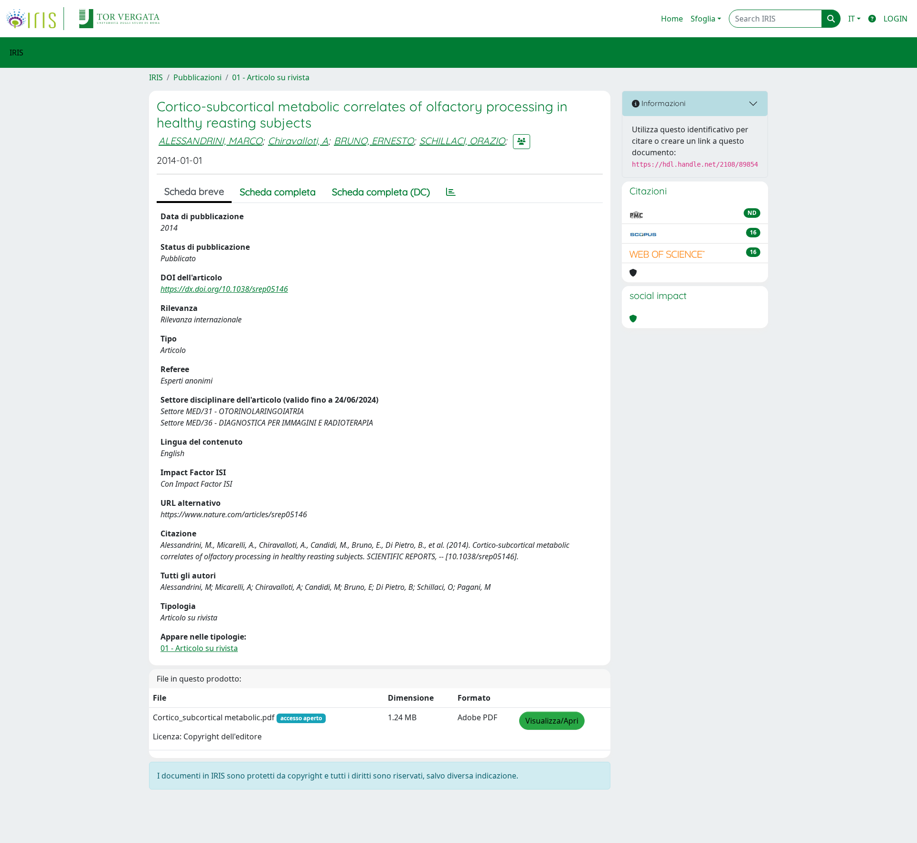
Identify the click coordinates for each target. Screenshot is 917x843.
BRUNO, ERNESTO (374, 141)
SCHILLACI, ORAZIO (462, 141)
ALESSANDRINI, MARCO (210, 141)
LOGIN (895, 18)
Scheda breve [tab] (194, 191)
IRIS (156, 77)
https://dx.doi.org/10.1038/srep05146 (224, 289)
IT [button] (851, 18)
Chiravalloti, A (298, 141)
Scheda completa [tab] (278, 192)
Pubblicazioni (197, 77)
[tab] (451, 192)
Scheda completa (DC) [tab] (381, 192)
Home (672, 18)
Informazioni (662, 103)
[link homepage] (35, 18)
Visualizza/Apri (551, 720)
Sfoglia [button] (703, 18)
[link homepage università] (119, 18)
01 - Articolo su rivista (270, 77)
